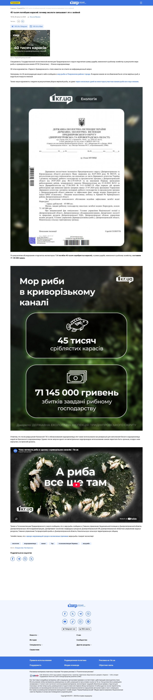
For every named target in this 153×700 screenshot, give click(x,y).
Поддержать (15, 3)
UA (19, 21)
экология (15, 543)
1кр (52, 543)
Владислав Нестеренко (24, 548)
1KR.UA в (20, 26)
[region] (76, 577)
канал (43, 543)
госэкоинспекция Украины (68, 543)
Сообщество (81, 640)
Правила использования (41, 660)
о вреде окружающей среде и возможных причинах (46, 536)
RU (23, 21)
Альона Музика (35, 17)
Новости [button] (33, 635)
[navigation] (141, 3)
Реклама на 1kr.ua (107, 660)
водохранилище (30, 543)
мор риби (86, 543)
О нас (78, 635)
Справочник (34, 650)
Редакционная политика (75, 660)
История (33, 640)
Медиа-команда (71, 665)
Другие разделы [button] (83, 645)
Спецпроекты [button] (35, 645)
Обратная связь (106, 665)
